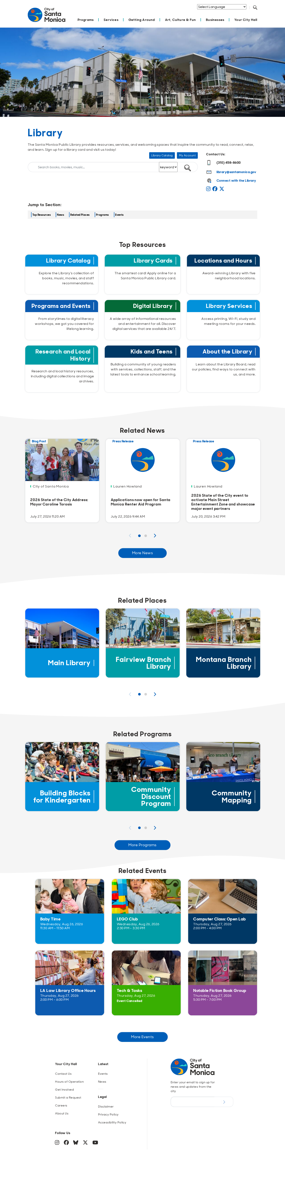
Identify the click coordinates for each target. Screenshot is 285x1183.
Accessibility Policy (112, 1122)
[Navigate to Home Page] (46, 17)
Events (119, 215)
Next (155, 535)
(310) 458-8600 (229, 162)
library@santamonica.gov (236, 172)
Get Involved (64, 1089)
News (60, 215)
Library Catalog (162, 155)
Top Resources (41, 215)
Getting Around (142, 20)
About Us (61, 1113)
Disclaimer (106, 1106)
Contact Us (63, 1074)
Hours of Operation (69, 1081)
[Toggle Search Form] (255, 8)
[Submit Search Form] (258, 13)
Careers (61, 1105)
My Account (187, 155)
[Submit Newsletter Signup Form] (223, 1102)
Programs (86, 20)
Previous (130, 535)
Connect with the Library (236, 180)
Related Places (80, 215)
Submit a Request (68, 1097)
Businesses (215, 20)
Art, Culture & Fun (180, 20)
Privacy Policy (108, 1114)
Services (111, 20)
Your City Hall (245, 20)
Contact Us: (215, 154)
